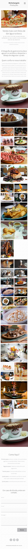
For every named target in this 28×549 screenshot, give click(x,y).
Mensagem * (3, 515)
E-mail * (3, 506)
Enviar (22, 530)
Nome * (2, 497)
